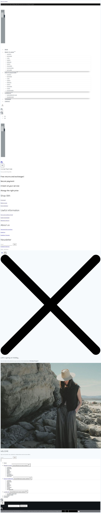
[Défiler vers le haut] (2, 253)
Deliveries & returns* (5, 220)
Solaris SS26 (10, 97)
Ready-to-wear (4, 203)
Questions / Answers (5, 235)
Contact (7, 101)
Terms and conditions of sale (7, 214)
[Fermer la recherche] (2, 503)
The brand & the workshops (6, 229)
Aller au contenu (4, 1)
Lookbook (6, 492)
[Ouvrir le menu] (2, 165)
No (67, 511)
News (6, 49)
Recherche (24, 506)
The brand (8, 99)
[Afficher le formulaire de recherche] (2, 112)
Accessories (10, 90)
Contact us (3, 232)
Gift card (9, 70)
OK (63, 511)
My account (3, 200)
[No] (79, 511)
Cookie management (5, 217)
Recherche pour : (4, 506)
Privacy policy (73, 511)
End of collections (4, 205)
